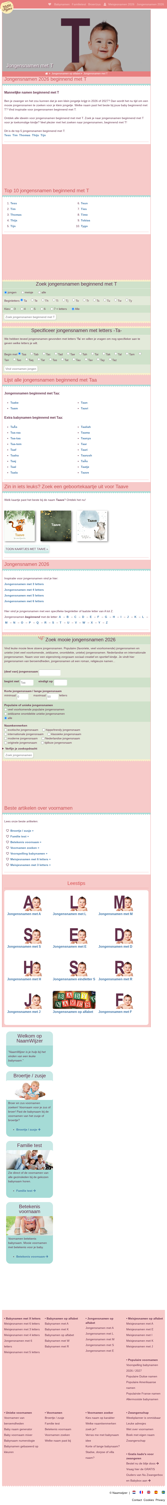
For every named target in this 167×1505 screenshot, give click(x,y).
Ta (25, 300)
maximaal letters (50, 695)
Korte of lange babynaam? (103, 1446)
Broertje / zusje (27, 1129)
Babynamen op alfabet (62, 1318)
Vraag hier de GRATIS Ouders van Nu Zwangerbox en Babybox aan (144, 1474)
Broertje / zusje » (22, 830)
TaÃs (84, 461)
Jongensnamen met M (115, 914)
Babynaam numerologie (19, 1440)
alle (43, 292)
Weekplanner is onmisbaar (143, 1417)
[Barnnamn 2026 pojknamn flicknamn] (163, 1492)
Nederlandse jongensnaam (62, 738)
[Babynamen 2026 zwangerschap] (135, 1492)
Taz (114, 360)
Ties (84, 209)
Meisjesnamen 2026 (121, 4)
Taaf (13, 449)
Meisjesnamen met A (139, 1323)
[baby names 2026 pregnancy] (150, 1492)
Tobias (85, 220)
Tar (42, 360)
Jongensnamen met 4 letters (24, 589)
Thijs (36, 135)
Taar (84, 444)
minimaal (10, 695)
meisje (28, 292)
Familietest (79, 4)
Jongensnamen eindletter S (74, 979)
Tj (66, 300)
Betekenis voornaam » (25, 842)
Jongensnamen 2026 (150, 4)
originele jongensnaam (22, 742)
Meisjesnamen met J (139, 1346)
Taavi (84, 408)
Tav (90, 360)
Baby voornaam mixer (18, 1435)
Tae (72, 354)
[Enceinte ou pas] (143, 1492)
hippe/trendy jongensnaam (62, 729)
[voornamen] (49, 4)
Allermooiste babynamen (142, 1399)
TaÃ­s (13, 426)
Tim (15, 135)
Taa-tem (15, 444)
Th (46, 300)
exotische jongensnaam (22, 729)
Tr (87, 300)
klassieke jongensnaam (65, 734)
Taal (13, 466)
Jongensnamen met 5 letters (24, 595)
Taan (84, 402)
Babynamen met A (56, 1323)
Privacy (160, 1500)
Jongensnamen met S (24, 946)
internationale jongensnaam (25, 734)
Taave (85, 472)
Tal (119, 354)
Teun (84, 203)
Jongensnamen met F (115, 1012)
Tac (48, 354)
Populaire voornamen (143, 1359)
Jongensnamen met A (24, 914)
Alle (77, 308)
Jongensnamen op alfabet (66, 73)
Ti (56, 300)
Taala (14, 472)
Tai (96, 354)
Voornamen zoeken (57, 1435)
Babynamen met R (57, 1346)
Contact (138, 1500)
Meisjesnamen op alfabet (145, 1318)
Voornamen (54, 1412)
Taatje (85, 466)
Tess (8, 135)
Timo (84, 214)
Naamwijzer (6, 7)
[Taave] (19, 544)
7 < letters (60, 308)
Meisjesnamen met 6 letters (22, 1323)
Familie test (24, 1190)
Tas (54, 360)
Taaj (13, 461)
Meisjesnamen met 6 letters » (30, 859)
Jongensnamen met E (70, 946)
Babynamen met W (57, 1340)
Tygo (84, 226)
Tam (131, 354)
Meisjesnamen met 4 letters (22, 1335)
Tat (66, 360)
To (77, 300)
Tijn (44, 135)
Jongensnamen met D (115, 946)
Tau (78, 360)
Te (35, 300)
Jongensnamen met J (24, 1012)
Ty (130, 300)
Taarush (86, 455)
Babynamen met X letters (23, 1318)
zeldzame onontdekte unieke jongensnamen (36, 713)
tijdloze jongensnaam (58, 742)
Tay (102, 360)
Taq (30, 360)
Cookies (150, 1500)
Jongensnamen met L (69, 914)
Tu (108, 300)
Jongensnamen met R (115, 979)
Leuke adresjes (136, 1423)
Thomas (25, 135)
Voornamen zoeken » (24, 847)
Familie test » (19, 836)
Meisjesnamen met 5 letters (22, 1352)
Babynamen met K (57, 1329)
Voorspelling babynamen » (28, 853)
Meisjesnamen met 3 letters (22, 1329)
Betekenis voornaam (31, 1256)
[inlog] (104, 4)
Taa (23, 354)
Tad (60, 354)
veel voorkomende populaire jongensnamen (35, 709)
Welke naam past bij (58, 1440)
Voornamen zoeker (100, 1412)
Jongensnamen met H (24, 979)
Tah (84, 354)
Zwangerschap (138, 1412)
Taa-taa (15, 438)
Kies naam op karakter (100, 1417)
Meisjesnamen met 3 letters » (30, 865)
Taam (14, 408)
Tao (18, 360)
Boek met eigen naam (140, 1435)
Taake (14, 402)
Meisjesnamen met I (139, 1335)
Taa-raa (15, 432)
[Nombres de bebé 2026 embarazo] (157, 1492)
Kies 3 (10, 308)
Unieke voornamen (19, 1412)
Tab (35, 354)
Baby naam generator (18, 1429)
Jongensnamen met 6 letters (24, 601)
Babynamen (62, 4)
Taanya (86, 438)
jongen (11, 292)
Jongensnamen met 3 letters (24, 584)
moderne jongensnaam (22, 738)
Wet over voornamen (139, 1429)
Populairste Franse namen (143, 1393)
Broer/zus (94, 4)
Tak (107, 354)
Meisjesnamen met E (139, 1329)
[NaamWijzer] (46, 73)
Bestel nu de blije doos (141, 1463)
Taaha (14, 455)
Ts (97, 300)
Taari (84, 449)
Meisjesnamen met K (139, 1340)
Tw (119, 300)
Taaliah (86, 426)
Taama (85, 432)
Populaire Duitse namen (141, 1376)
